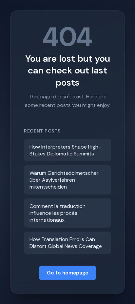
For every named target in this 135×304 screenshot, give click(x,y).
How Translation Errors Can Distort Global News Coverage (65, 243)
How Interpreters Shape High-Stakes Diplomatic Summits (65, 150)
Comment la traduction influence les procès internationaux (57, 213)
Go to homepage (67, 273)
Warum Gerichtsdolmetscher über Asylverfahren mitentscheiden (64, 180)
